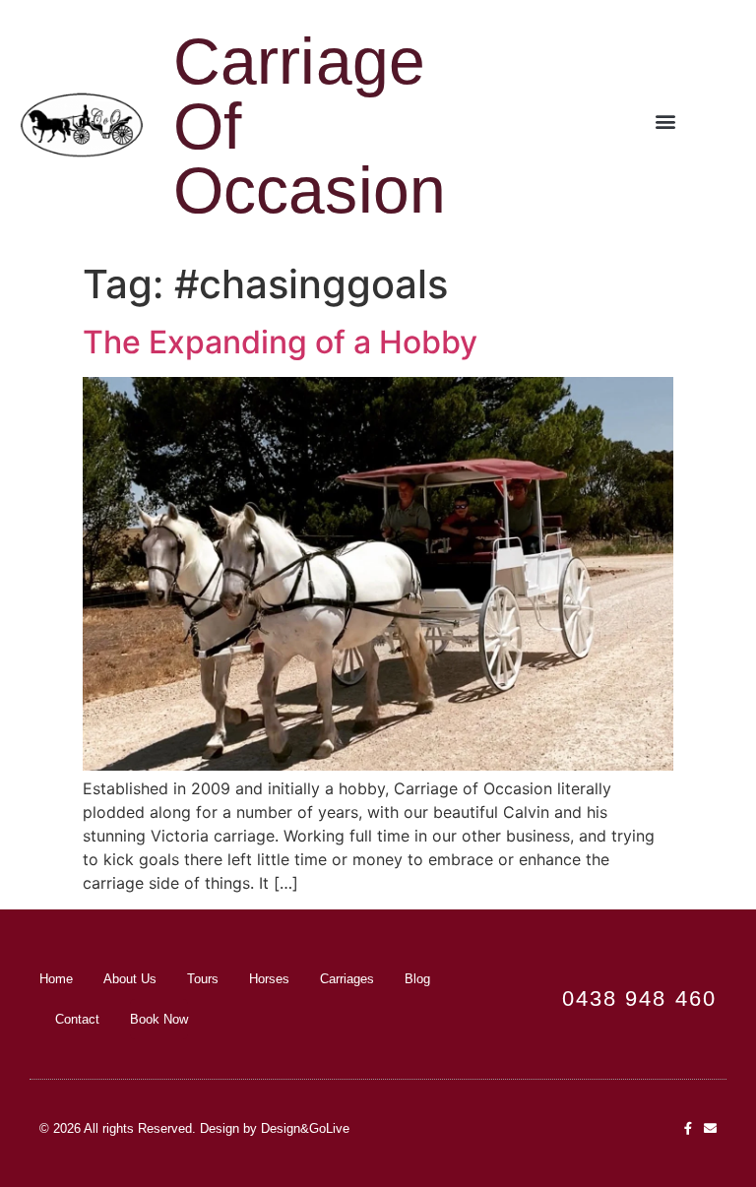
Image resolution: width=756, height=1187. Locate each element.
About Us (130, 978)
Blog (417, 978)
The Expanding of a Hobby (280, 342)
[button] (666, 121)
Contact (77, 1019)
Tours (203, 978)
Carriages (347, 978)
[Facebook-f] (687, 1128)
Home (56, 978)
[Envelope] (710, 1128)
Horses (269, 978)
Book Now (159, 1019)
